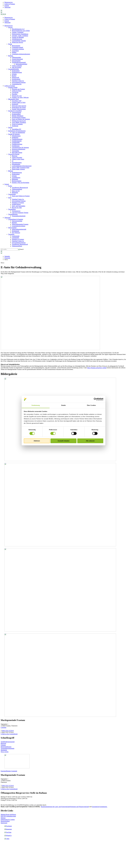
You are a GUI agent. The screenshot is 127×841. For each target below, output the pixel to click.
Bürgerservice (8, 2)
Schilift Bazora (16, 204)
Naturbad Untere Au (18, 81)
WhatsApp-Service (17, 42)
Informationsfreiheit (21, 64)
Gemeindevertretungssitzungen (21, 54)
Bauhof (14, 76)
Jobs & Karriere (16, 67)
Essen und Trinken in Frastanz (21, 196)
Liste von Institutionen (18, 132)
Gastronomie (12, 194)
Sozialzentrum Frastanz (19, 117)
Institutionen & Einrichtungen (17, 131)
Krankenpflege (16, 114)
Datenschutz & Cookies (8, 819)
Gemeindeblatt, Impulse (19, 40)
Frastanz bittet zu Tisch (18, 102)
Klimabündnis (16, 164)
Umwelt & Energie (13, 154)
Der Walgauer (16, 232)
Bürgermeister (16, 45)
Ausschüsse (15, 50)
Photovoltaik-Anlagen (18, 169)
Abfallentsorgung (17, 39)
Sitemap (3, 818)
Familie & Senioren (14, 134)
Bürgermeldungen (6, 747)
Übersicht (7, 258)
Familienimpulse (17, 141)
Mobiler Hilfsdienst (17, 116)
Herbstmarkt (15, 231)
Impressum (4, 823)
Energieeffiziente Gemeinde (9, 771)
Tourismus (11, 234)
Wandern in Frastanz (18, 202)
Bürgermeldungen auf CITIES (21, 30)
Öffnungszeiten (16, 57)
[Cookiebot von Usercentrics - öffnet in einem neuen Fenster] (95, 399)
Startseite (7, 256)
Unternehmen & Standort (15, 219)
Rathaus (10, 55)
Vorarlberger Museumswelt (20, 187)
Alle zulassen (90, 441)
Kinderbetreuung (17, 72)
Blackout (14, 156)
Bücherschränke (16, 181)
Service (10, 27)
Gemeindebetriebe (13, 69)
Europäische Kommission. (99, 806)
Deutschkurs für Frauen (19, 107)
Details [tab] (63, 405)
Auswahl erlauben (63, 441)
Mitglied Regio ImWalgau (8, 814)
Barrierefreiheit (5, 821)
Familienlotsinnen (17, 139)
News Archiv (5, 752)
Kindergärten (16, 70)
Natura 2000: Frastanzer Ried (20, 167)
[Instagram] (8, 829)
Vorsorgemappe (16, 112)
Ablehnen (37, 441)
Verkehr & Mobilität (18, 37)
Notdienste (15, 126)
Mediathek (4, 750)
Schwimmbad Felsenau (19, 82)
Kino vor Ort (16, 191)
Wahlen (14, 52)
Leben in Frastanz (9, 4)
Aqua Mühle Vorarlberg (19, 122)
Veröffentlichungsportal (19, 62)
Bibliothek (15, 179)
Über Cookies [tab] (91, 405)
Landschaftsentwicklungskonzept (21, 166)
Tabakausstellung (17, 189)
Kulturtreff (15, 104)
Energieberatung (17, 162)
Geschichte (15, 92)
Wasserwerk (15, 77)
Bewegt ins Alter (17, 207)
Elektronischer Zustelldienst (20, 34)
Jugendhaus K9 (16, 129)
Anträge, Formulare (17, 32)
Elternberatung (16, 136)
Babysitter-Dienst (17, 152)
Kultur (10, 186)
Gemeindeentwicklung (18, 226)
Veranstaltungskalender (18, 216)
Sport (9, 197)
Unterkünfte (15, 237)
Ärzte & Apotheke (17, 124)
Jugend (10, 127)
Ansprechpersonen (17, 59)
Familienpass (16, 146)
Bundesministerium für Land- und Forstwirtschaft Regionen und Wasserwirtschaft (65, 806)
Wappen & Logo (17, 96)
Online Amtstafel (17, 65)
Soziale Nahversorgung (19, 109)
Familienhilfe (16, 142)
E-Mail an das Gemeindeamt (9, 734)
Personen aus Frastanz (18, 89)
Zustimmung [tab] (36, 405)
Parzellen (14, 94)
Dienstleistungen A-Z (18, 29)
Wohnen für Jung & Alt (19, 121)
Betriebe (14, 222)
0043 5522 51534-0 (8, 730)
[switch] (53, 433)
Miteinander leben (13, 99)
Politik (10, 44)
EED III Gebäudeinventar (8, 816)
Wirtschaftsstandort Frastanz (20, 224)
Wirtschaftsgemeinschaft (19, 229)
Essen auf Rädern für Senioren (21, 119)
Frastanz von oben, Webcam (20, 97)
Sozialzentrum (16, 79)
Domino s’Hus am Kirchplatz (20, 182)
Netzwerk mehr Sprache (19, 106)
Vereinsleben (12, 209)
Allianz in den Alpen (18, 159)
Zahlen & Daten (16, 91)
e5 (12, 161)
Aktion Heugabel (17, 157)
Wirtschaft (7, 7)
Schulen (14, 74)
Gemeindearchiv (17, 84)
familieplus (15, 137)
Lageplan (3, 727)
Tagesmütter (15, 151)
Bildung (10, 171)
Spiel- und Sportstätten (18, 206)
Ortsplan (3, 745)
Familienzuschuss (17, 144)
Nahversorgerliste (17, 221)
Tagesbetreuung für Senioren (20, 147)
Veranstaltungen (13, 214)
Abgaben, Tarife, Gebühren (20, 35)
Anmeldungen (16, 177)
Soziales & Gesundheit (15, 111)
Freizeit (6, 5)
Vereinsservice (16, 211)
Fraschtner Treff (16, 101)
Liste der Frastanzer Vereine (20, 212)
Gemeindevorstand (17, 47)
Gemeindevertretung (18, 49)
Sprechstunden (16, 60)
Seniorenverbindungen (18, 149)
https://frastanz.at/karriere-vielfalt (96, 368)
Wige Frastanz (12, 227)
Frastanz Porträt (12, 87)
